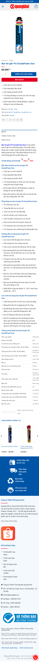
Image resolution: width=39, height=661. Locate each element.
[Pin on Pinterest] (17, 120)
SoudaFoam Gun (26, 112)
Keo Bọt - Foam (7, 60)
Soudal (12, 115)
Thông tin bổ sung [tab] (8, 136)
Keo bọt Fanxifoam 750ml (10, 446)
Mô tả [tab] (4, 132)
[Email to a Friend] (14, 120)
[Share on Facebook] (7, 120)
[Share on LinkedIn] (21, 120)
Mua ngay (19, 80)
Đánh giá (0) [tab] (6, 140)
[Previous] (1, 440)
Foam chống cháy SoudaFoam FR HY (26, 447)
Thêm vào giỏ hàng (24, 74)
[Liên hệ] (35, 657)
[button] (3, 6)
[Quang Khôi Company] (20, 6)
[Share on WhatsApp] (3, 120)
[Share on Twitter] (10, 120)
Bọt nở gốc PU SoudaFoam (12, 112)
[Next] (37, 440)
